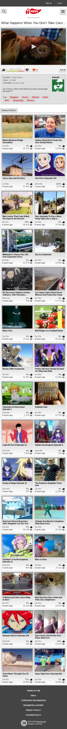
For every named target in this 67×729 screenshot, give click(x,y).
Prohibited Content (33, 705)
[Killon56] (58, 85)
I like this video (4, 69)
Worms (30, 100)
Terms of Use (33, 691)
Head (45, 97)
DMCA (33, 696)
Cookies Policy (33, 715)
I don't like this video (27, 69)
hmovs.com (41, 722)
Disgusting (18, 100)
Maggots (14, 97)
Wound (35, 97)
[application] (33, 46)
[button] (33, 46)
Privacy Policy (33, 710)
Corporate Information (33, 700)
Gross (25, 97)
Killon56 (56, 77)
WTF (7, 100)
